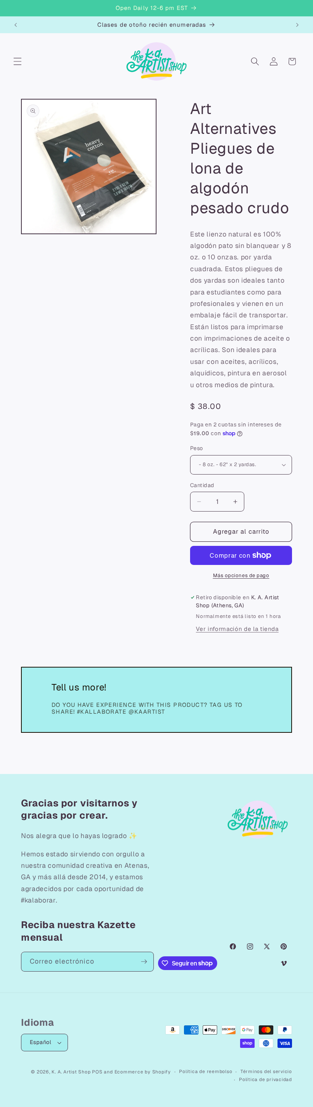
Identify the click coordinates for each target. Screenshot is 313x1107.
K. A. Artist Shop (71, 1072)
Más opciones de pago (241, 575)
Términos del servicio (266, 1071)
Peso (196, 448)
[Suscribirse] (144, 962)
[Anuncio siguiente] (297, 24)
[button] (17, 61)
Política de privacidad (265, 1079)
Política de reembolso (205, 1071)
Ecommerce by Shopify (143, 1072)
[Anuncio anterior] (15, 24)
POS (97, 1072)
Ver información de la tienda (237, 629)
